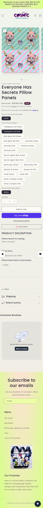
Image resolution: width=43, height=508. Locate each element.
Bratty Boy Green (11, 165)
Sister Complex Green (13, 179)
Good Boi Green (32, 141)
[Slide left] (16, 79)
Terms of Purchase (12, 438)
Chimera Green (27, 146)
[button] (2, 15)
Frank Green (9, 174)
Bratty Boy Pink (30, 165)
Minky (6, 192)
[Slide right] (26, 79)
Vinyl (6, 433)
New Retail (8, 423)
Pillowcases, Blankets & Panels (16, 428)
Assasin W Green (11, 169)
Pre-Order (8, 418)
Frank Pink (24, 174)
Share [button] (6, 289)
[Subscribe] (36, 401)
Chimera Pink (9, 150)
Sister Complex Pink (12, 184)
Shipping (14, 106)
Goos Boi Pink (9, 146)
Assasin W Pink (30, 169)
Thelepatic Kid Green (13, 127)
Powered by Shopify (30, 503)
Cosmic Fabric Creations (18, 503)
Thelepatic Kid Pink (12, 131)
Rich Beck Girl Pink (12, 141)
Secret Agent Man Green (14, 155)
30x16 (6, 118)
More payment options (21, 221)
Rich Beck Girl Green (12, 136)
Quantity (5, 197)
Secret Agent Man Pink (13, 160)
